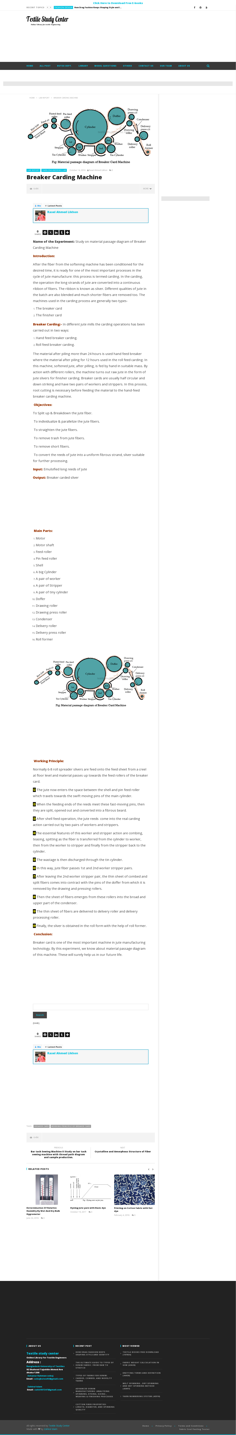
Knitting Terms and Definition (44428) (142, 1374)
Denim (58, 7)
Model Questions (105, 65)
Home (29, 65)
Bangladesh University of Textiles (45, 1366)
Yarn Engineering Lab (54, 170)
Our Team (166, 65)
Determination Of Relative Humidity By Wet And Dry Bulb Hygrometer (43, 1211)
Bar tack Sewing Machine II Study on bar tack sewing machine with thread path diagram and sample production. (58, 1153)
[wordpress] (201, 7)
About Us (184, 65)
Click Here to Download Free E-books (118, 3)
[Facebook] (195, 7)
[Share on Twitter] (50, 232)
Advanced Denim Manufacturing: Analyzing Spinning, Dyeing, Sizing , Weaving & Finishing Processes (94, 1392)
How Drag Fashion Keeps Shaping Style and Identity (92, 1353)
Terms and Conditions (191, 1426)
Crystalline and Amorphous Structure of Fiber (123, 1150)
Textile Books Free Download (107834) (141, 1353)
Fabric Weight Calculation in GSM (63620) (141, 1363)
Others (127, 65)
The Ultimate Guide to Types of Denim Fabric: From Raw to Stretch (87, 7)
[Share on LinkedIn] (56, 232)
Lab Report (33, 170)
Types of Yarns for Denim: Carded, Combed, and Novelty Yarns (94, 1378)
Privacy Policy (164, 1426)
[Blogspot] (207, 7)
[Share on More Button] (67, 232)
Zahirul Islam (50, 1429)
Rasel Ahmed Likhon (98, 170)
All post (45, 65)
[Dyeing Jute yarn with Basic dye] (90, 1189)
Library (83, 65)
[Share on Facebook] (45, 232)
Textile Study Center (59, 1425)
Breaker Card (41, 1126)
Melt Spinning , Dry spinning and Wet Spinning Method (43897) (141, 1386)
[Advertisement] (151, 36)
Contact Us (146, 65)
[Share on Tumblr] (61, 232)
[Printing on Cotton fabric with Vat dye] (134, 1189)
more (146, 188)
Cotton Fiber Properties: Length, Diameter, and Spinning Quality (95, 1407)
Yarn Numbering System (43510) (141, 1396)
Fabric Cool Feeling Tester (194, 1429)
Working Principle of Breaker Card (70, 1126)
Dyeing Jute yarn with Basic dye (88, 1207)
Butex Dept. (64, 65)
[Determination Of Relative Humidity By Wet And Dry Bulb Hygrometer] (46, 1189)
